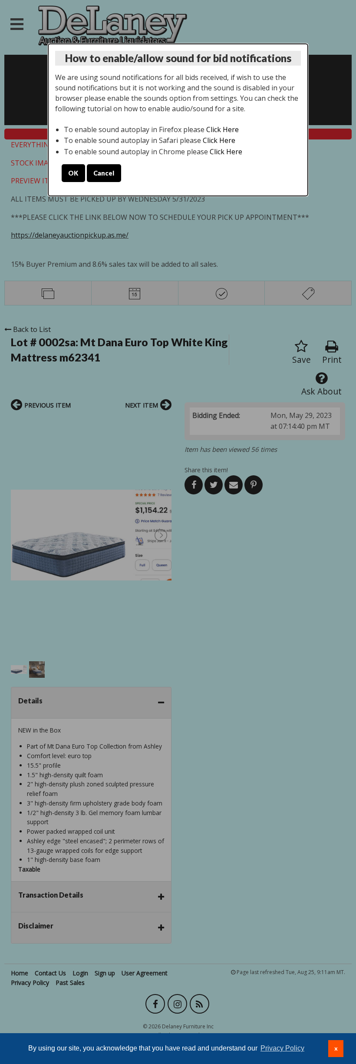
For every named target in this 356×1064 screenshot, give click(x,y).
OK (73, 173)
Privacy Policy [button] (282, 1048)
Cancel (103, 173)
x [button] (336, 1048)
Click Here (222, 129)
